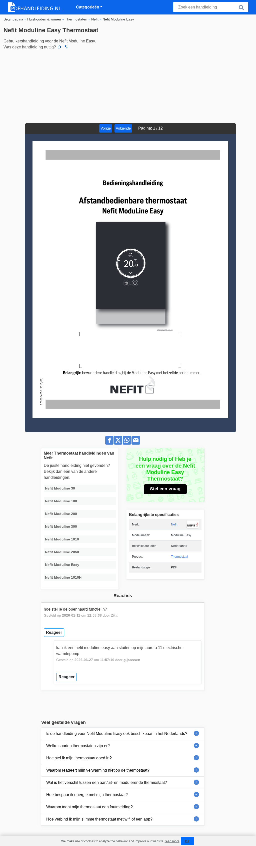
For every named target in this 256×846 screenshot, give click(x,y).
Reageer (54, 632)
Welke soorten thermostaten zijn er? (78, 746)
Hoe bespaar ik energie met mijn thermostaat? (87, 795)
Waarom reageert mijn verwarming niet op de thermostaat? (98, 770)
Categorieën (87, 7)
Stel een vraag (165, 488)
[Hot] (59, 47)
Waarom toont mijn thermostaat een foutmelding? (89, 807)
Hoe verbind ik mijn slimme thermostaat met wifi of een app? (99, 819)
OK (187, 841)
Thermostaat (179, 556)
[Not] (66, 47)
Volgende (123, 128)
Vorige (105, 128)
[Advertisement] (128, 86)
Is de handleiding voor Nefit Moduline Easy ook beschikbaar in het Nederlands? (116, 733)
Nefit (174, 524)
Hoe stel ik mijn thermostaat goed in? (79, 758)
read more (172, 841)
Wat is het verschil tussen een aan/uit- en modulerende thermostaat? (106, 782)
